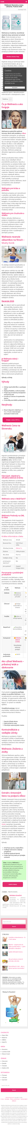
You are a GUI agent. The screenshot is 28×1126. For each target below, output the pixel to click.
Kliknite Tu (19, 548)
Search (14, 926)
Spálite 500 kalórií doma (16, 952)
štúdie (4, 824)
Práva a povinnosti (15, 1099)
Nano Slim (5, 1035)
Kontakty (7, 1099)
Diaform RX (5, 1068)
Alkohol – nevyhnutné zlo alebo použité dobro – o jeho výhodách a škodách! (17, 946)
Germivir (4, 1080)
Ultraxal (4, 1077)
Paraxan (4, 1075)
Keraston (4, 1049)
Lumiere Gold (6, 1052)
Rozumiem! (14, 87)
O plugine (4, 891)
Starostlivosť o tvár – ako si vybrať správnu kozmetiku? (16, 967)
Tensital (4, 1066)
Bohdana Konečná (16, 895)
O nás (2, 1099)
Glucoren (5, 1061)
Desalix (4, 1063)
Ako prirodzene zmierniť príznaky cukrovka (16, 960)
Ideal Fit (4, 1042)
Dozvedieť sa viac (10, 83)
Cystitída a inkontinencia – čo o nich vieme (17, 938)
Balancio (4, 1037)
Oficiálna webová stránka (18, 640)
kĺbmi (24, 133)
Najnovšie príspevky (12, 891)
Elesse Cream (6, 1054)
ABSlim (4, 1040)
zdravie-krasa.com (10, 1097)
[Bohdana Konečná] (6, 901)
